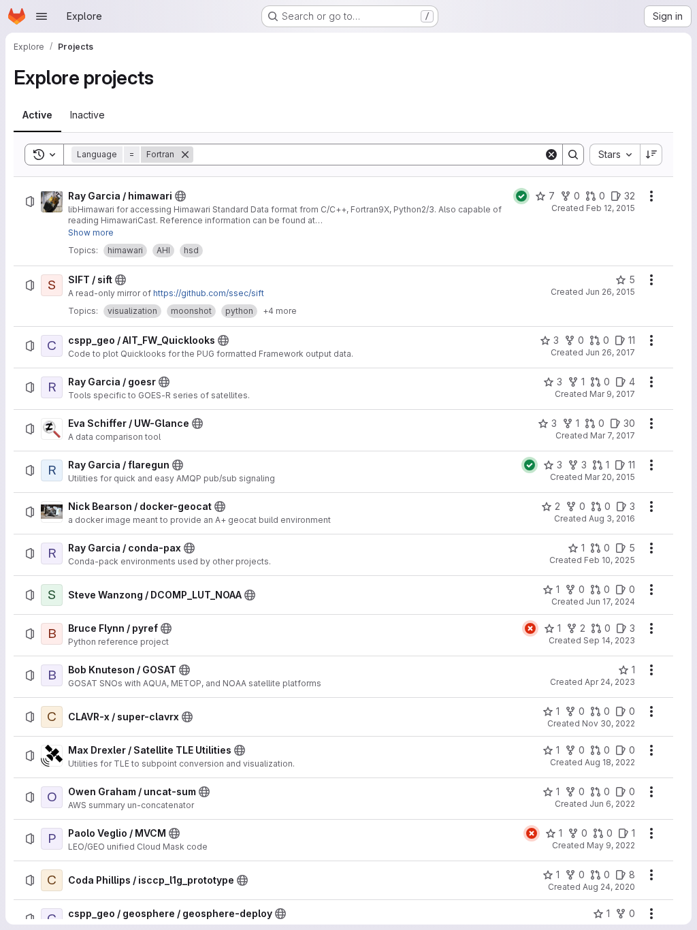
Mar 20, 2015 (610, 477)
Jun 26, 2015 (610, 292)
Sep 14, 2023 (609, 640)
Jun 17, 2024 (610, 601)
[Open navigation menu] (41, 16)
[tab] (37, 115)
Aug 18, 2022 (610, 762)
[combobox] (614, 154)
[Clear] (551, 154)
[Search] (573, 154)
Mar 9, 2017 (612, 394)
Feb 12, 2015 (610, 208)
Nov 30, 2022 (608, 723)
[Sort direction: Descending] (651, 154)
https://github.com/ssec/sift (208, 293)
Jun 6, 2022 (612, 804)
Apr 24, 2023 (610, 682)
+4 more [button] (280, 311)
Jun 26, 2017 (610, 352)
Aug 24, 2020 (609, 887)
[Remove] (185, 154)
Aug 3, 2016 (612, 518)
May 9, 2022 (611, 845)
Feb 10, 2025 (609, 560)
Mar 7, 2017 (612, 435)
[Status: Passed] (521, 196)
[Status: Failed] (530, 628)
